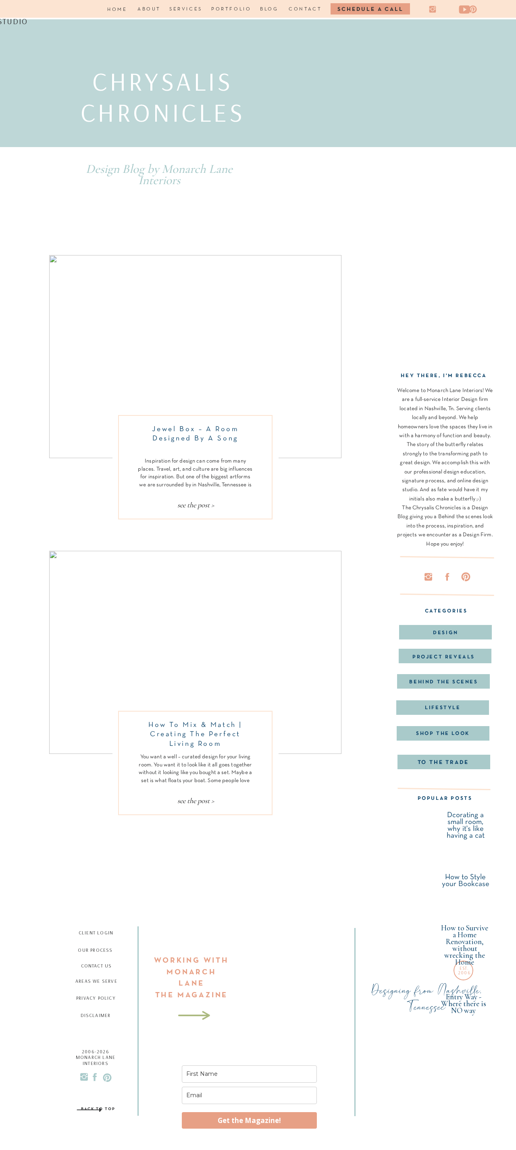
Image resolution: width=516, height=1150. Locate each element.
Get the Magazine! (249, 1120)
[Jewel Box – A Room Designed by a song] (195, 356)
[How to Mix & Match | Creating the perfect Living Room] (195, 652)
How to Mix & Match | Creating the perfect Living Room (195, 734)
